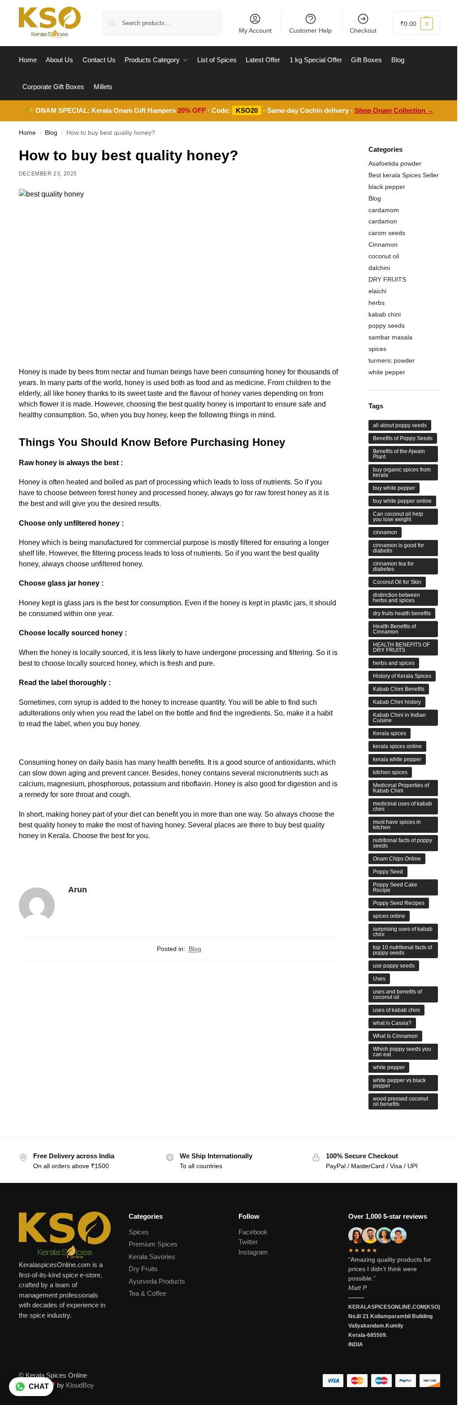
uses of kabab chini (396, 1010)
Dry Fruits (143, 1268)
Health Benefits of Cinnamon (394, 629)
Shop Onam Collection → (394, 110)
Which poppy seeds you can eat (402, 1052)
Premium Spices (153, 1244)
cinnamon (385, 532)
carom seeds (386, 232)
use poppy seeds (394, 966)
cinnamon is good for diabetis (398, 548)
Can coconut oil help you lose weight (398, 517)
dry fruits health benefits (402, 613)
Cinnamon (383, 244)
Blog (51, 132)
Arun (77, 889)
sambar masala (390, 337)
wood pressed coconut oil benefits (400, 1101)
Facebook (253, 1232)
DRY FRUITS (387, 279)
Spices (139, 1232)
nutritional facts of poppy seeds (402, 843)
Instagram (253, 1252)
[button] (416, 23)
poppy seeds (386, 325)
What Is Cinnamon (395, 1036)
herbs (376, 302)
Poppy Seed (388, 872)
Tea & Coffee (147, 1293)
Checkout (363, 30)
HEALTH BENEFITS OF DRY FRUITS (401, 647)
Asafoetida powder (394, 163)
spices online (389, 916)
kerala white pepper (397, 759)
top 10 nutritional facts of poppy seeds (402, 950)
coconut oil (383, 256)
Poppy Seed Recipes (398, 903)
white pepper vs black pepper (399, 1083)
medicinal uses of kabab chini (402, 806)
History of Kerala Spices (402, 676)
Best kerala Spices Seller (403, 175)
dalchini (379, 267)
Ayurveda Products (157, 1281)
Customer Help (310, 30)
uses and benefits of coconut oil (397, 994)
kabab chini (384, 314)
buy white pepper (394, 488)
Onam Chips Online (397, 859)
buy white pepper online (402, 501)
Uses (379, 979)
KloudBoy (80, 1385)
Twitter (248, 1242)
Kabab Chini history (397, 702)
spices (377, 348)
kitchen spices (390, 772)
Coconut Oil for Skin (397, 582)
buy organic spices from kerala (402, 472)
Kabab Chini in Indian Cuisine (399, 718)
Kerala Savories (152, 1256)
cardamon (382, 221)
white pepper (386, 372)
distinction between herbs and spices (396, 598)
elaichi (377, 291)
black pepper (386, 186)
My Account (255, 30)
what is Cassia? (392, 1023)
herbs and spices (394, 663)
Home (27, 132)
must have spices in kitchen (397, 825)
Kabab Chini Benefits (398, 689)
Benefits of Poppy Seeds (403, 438)
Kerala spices (389, 733)
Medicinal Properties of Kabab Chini (401, 788)
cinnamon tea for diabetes (393, 566)
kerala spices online (397, 746)
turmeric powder (391, 360)
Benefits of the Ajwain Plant (399, 454)
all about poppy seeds (400, 425)
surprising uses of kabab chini (403, 932)
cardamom (383, 210)
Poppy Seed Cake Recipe (395, 887)
